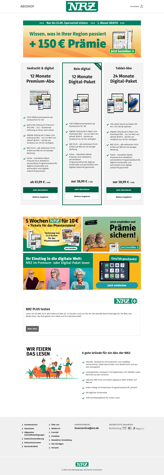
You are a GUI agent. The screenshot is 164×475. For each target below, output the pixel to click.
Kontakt (55, 432)
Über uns (55, 424)
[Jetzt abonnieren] (40, 100)
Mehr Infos (32, 329)
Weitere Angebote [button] (40, 197)
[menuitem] (133, 6)
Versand (55, 448)
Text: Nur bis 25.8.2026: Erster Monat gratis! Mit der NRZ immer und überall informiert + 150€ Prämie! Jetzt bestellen (82, 40)
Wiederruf (55, 428)
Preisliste (55, 436)
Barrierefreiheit (31, 446)
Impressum (29, 428)
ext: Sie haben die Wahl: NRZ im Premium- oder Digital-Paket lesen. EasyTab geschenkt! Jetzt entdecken (82, 272)
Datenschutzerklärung (34, 439)
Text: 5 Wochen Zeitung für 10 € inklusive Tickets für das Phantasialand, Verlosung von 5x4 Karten (52, 235)
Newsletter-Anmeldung (61, 440)
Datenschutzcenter (32, 442)
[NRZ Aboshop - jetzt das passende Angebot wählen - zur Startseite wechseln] (82, 6)
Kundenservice (30, 424)
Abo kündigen (57, 444)
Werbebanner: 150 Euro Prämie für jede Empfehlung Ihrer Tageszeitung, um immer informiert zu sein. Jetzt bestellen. (112, 235)
